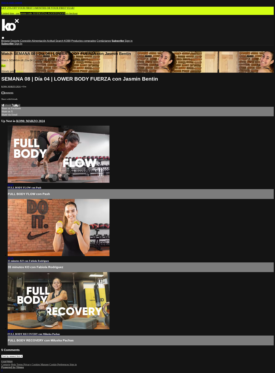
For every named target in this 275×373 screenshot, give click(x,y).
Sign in (129, 41)
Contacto (5, 364)
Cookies (36, 364)
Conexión (26, 41)
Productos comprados (83, 41)
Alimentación (39, 41)
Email (17, 105)
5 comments (7, 92)
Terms (20, 364)
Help (14, 364)
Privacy (27, 364)
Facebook (6, 105)
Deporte (15, 41)
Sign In (18, 43)
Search (59, 41)
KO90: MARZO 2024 (11, 86)
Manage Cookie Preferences (55, 364)
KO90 (67, 41)
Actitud (51, 41)
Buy (3, 65)
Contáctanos (104, 41)
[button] (3, 38)
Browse (6, 41)
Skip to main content (11, 2)
